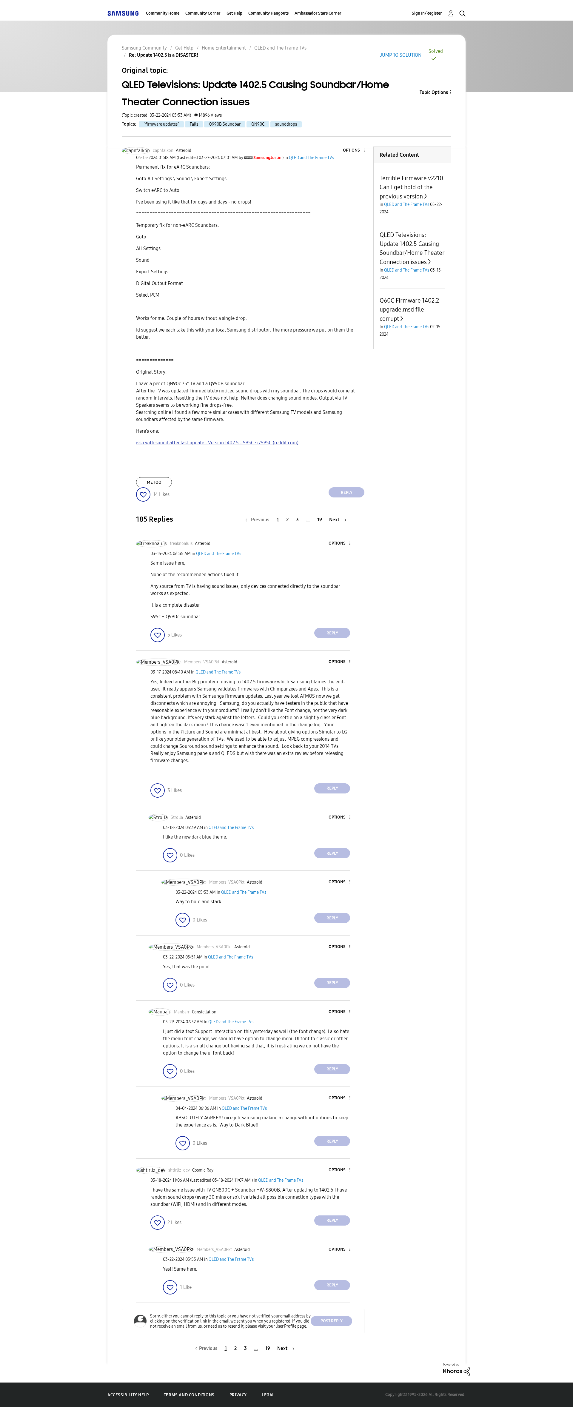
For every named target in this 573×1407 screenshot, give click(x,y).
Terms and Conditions (189, 1394)
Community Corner (203, 13)
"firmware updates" (161, 124)
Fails (194, 124)
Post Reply (332, 1320)
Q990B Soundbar (225, 124)
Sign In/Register (427, 13)
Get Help (234, 13)
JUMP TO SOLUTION (400, 55)
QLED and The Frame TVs (280, 48)
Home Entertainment (224, 48)
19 (319, 520)
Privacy (238, 1394)
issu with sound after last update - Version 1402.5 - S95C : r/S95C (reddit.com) (217, 443)
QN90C (257, 124)
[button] (354, 150)
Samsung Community (144, 48)
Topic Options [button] (434, 92)
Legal (268, 1394)
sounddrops (286, 124)
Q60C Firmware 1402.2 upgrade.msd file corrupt (409, 309)
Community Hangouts (268, 13)
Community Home (162, 13)
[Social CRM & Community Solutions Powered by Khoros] (456, 1369)
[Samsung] (122, 13)
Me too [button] (154, 482)
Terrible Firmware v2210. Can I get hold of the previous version (412, 187)
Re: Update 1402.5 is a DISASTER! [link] (163, 55)
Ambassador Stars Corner (318, 13)
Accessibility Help (128, 1394)
